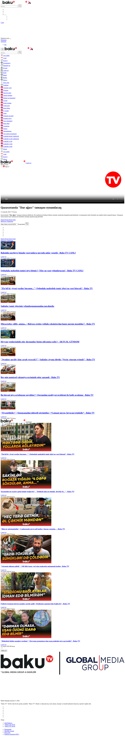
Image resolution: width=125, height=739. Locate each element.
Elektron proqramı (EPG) (11, 734)
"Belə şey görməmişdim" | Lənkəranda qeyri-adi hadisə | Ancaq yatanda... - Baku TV (33, 529)
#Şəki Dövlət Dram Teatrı (8, 220)
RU (5, 44)
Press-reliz (7, 732)
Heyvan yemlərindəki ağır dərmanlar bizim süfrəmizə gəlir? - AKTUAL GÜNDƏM (40, 342)
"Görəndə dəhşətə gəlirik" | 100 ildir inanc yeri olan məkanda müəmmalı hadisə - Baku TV (35, 566)
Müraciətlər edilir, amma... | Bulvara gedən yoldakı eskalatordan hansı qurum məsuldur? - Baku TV (48, 324)
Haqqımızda (7, 729)
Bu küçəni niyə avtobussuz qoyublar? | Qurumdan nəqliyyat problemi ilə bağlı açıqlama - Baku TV (47, 395)
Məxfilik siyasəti (9, 731)
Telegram (3, 41)
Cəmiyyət (28, 163)
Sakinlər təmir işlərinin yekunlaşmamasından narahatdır (27, 306)
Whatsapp (3, 40)
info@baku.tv (8, 723)
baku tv (7, 166)
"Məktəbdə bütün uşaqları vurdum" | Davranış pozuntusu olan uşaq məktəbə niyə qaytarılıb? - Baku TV (40, 641)
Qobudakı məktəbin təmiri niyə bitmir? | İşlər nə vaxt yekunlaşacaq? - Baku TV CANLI (42, 270)
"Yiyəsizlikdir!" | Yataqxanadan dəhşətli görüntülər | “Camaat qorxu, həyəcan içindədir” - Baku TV (48, 413)
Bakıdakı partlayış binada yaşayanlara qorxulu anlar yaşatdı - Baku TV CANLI (38, 253)
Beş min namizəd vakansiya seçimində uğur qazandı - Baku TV (30, 377)
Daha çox (3, 650)
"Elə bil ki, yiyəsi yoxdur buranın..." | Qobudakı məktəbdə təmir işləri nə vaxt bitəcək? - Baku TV (47, 288)
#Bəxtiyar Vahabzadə (7, 221)
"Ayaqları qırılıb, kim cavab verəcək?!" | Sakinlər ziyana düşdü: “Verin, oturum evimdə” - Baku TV (48, 359)
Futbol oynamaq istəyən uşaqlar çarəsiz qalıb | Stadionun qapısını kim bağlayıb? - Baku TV (35, 604)
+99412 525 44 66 (9, 726)
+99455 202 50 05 (9, 724)
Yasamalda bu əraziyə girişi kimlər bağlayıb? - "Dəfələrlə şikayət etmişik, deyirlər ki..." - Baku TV (37, 492)
